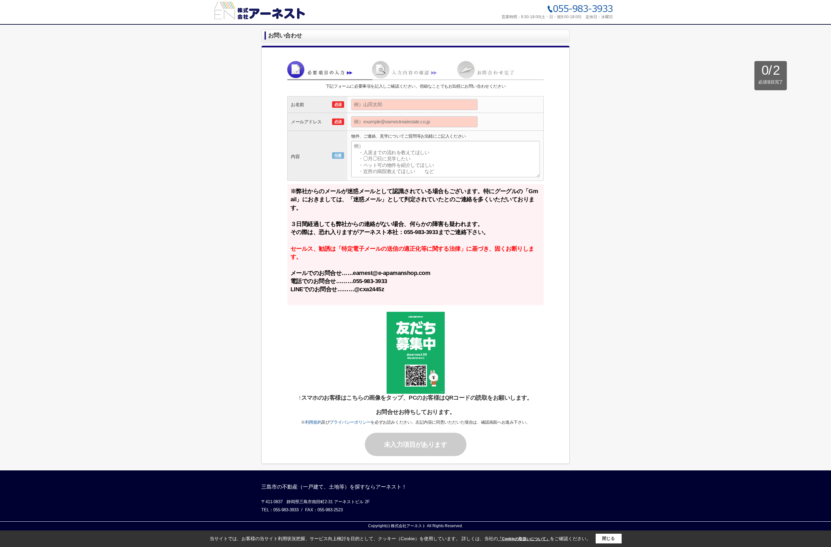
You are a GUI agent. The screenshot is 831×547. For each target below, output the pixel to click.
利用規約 (313, 422)
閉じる (608, 538)
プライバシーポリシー (349, 422)
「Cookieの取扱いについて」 (524, 539)
